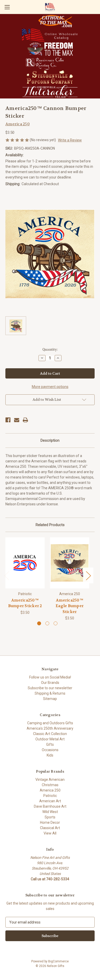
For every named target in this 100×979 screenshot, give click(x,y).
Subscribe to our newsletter (50, 688)
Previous (7, 575)
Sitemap (50, 699)
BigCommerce (58, 961)
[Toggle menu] (7, 7)
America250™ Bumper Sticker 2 (25, 603)
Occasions (50, 750)
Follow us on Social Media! (50, 677)
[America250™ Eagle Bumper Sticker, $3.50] (69, 563)
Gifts (50, 744)
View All (50, 833)
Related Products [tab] (50, 524)
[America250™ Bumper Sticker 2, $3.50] (25, 563)
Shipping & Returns (50, 693)
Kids (50, 755)
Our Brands (50, 683)
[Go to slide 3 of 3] (55, 623)
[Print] (25, 420)
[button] (55, 21)
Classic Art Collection (50, 734)
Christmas (50, 785)
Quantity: (50, 349)
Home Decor (50, 822)
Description (50, 440)
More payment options (50, 387)
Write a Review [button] (70, 140)
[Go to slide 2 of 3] (47, 623)
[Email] (16, 420)
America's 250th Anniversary (50, 728)
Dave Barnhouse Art (50, 806)
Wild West (50, 812)
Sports (50, 817)
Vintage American (50, 779)
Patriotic (50, 796)
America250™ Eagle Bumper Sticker (70, 606)
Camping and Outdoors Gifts (50, 723)
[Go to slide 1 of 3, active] (39, 623)
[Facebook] (8, 420)
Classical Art (50, 828)
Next (88, 575)
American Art (50, 801)
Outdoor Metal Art (50, 739)
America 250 (50, 790)
